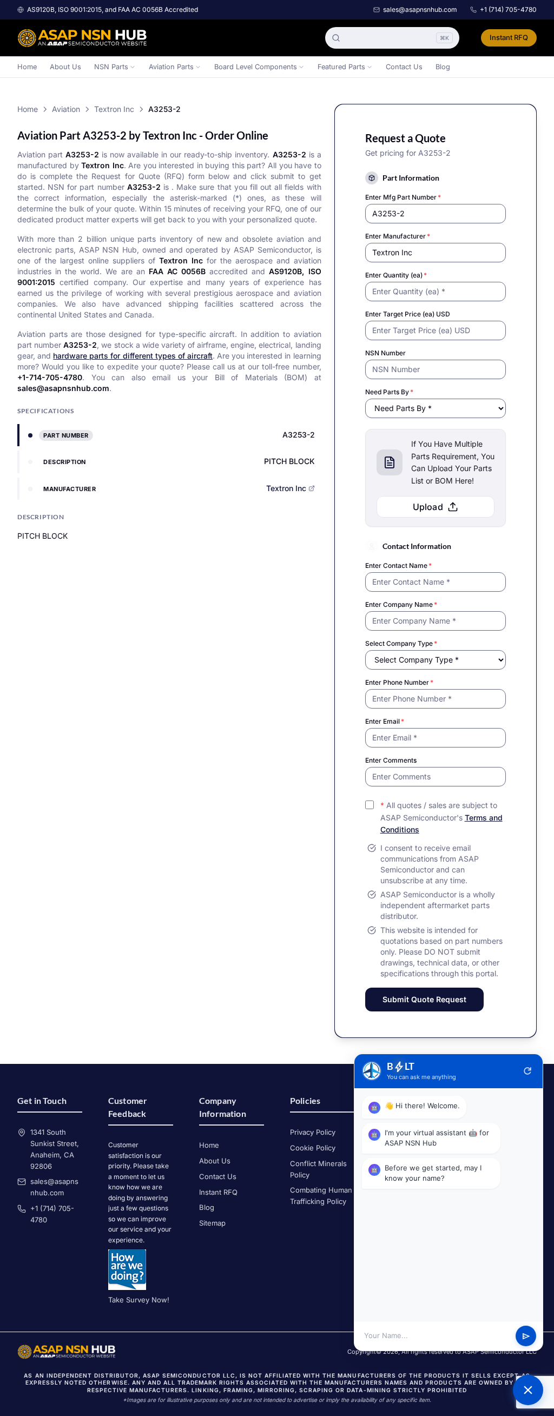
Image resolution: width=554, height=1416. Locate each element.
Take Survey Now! (138, 1299)
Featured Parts (341, 67)
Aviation (66, 109)
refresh (527, 1070)
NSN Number (385, 353)
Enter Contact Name (398, 565)
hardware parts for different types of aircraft (133, 355)
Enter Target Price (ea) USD (407, 314)
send (526, 1336)
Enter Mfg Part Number (403, 197)
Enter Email (384, 721)
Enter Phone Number (399, 682)
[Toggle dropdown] (132, 67)
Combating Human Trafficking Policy (321, 1196)
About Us (65, 67)
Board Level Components (255, 67)
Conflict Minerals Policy (318, 1169)
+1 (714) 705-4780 (508, 9)
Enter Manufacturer (397, 236)
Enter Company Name (401, 604)
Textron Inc (114, 109)
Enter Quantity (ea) (396, 275)
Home (27, 67)
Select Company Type (401, 643)
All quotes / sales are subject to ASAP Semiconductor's (441, 817)
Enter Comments (391, 760)
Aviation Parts (171, 67)
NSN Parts (111, 67)
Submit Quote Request (424, 999)
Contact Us (404, 67)
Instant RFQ (509, 37)
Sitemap (212, 1223)
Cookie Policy (312, 1147)
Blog (443, 67)
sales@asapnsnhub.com (420, 9)
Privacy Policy (312, 1132)
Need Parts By (389, 392)
